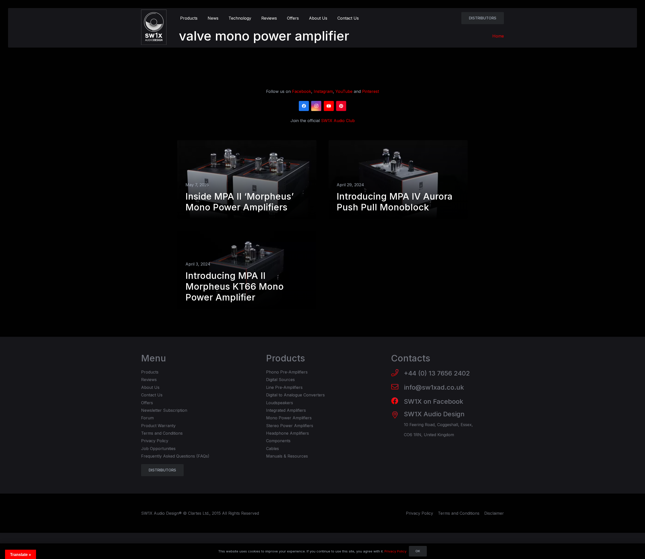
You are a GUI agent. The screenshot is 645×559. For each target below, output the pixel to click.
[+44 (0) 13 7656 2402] (397, 373)
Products (149, 372)
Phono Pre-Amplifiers (287, 372)
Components (278, 440)
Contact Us (152, 394)
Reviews (149, 379)
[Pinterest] (341, 106)
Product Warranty (158, 425)
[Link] (154, 27)
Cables (272, 448)
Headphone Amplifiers (287, 433)
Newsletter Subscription (164, 410)
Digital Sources (280, 379)
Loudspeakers (279, 402)
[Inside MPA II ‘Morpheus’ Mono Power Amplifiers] (246, 179)
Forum (147, 417)
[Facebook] (304, 106)
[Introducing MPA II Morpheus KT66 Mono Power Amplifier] (246, 270)
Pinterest (370, 91)
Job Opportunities (158, 448)
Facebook (301, 91)
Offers (147, 402)
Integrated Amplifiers (286, 410)
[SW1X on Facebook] (397, 401)
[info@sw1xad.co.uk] (397, 387)
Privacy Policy (154, 440)
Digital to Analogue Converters (295, 394)
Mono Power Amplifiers (289, 417)
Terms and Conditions (162, 433)
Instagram (323, 91)
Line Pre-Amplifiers (284, 387)
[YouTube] (329, 106)
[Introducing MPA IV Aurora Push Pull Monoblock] (398, 179)
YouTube (343, 91)
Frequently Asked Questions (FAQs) (175, 456)
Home (498, 36)
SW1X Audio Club (338, 120)
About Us (150, 387)
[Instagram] (316, 106)
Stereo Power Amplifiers (289, 425)
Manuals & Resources (287, 456)
